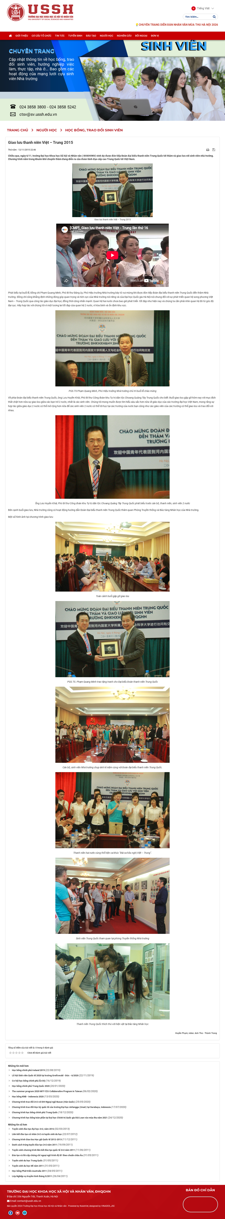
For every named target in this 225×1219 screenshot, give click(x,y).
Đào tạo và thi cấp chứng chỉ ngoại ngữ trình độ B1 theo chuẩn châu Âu (47, 1155)
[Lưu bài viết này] (214, 149)
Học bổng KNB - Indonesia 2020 (28, 1096)
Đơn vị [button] (155, 35)
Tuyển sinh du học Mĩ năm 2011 (28, 1166)
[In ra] (208, 149)
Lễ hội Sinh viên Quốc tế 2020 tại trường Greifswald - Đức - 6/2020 (45, 1075)
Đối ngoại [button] (141, 35)
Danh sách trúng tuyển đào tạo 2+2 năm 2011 (34, 1144)
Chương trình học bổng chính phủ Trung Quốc (35, 1112)
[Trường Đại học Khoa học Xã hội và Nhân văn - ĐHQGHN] (16, 12)
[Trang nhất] (10, 35)
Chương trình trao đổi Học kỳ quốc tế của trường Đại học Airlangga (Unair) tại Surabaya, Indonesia (61, 1107)
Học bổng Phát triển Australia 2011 (29, 1171)
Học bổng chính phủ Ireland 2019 (28, 1070)
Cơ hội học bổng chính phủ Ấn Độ (28, 1080)
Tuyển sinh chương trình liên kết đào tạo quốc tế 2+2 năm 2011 (43, 1150)
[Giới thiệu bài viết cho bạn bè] (203, 149)
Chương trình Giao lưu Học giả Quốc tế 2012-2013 (37, 1139)
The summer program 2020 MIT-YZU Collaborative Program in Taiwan (47, 1091)
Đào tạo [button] (91, 35)
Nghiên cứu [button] (124, 35)
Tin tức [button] (60, 35)
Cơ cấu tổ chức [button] (41, 35)
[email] (24, 1212)
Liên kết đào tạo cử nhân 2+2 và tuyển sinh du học (37, 1134)
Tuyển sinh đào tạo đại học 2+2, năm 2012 (33, 1129)
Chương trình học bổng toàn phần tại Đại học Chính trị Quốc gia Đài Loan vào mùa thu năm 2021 (59, 1117)
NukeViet (84, 1206)
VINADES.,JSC (108, 1206)
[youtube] (17, 1212)
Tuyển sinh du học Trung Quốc (27, 1160)
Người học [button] (106, 35)
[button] (200, 8)
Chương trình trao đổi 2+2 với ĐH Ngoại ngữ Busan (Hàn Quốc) (43, 1102)
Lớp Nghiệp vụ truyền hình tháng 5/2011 (32, 1176)
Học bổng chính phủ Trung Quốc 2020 (31, 1086)
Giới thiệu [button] (21, 35)
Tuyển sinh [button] (75, 35)
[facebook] (10, 1212)
